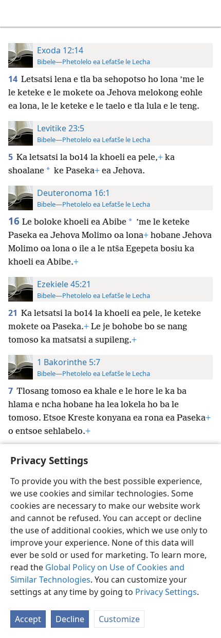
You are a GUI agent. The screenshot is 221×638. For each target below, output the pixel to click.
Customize (119, 619)
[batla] (208, 13)
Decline (70, 619)
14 (13, 79)
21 (13, 312)
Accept (28, 619)
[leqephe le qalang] (15, 13)
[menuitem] (15, 13)
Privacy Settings (166, 591)
